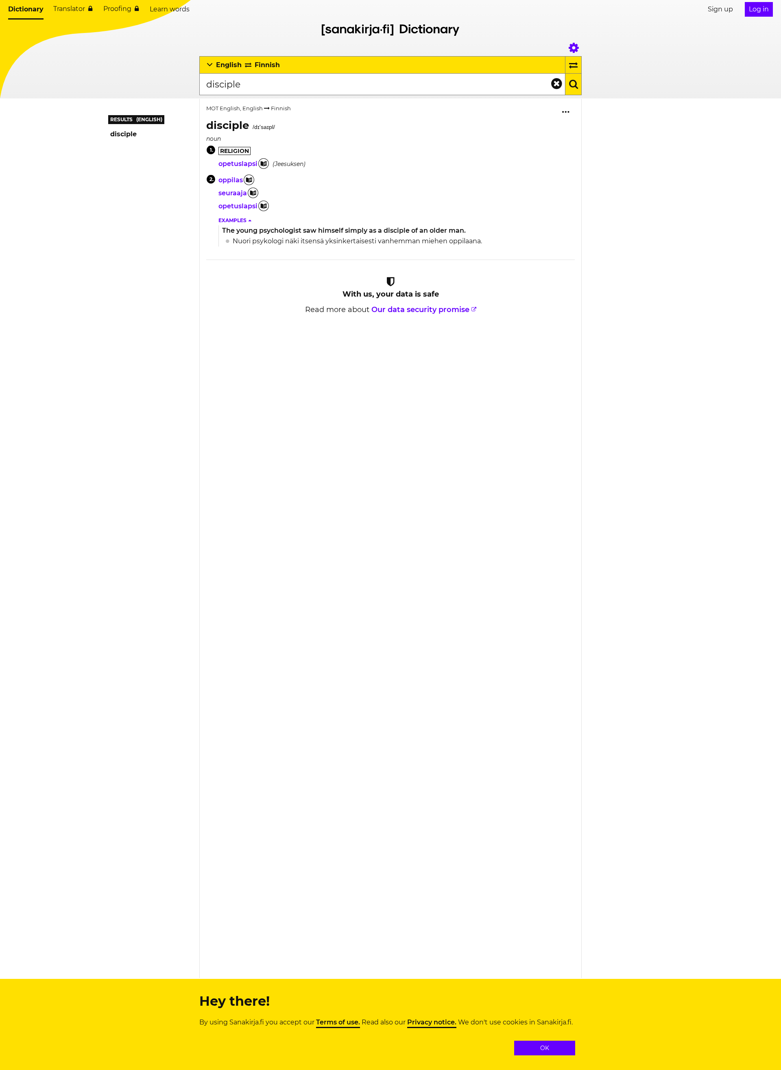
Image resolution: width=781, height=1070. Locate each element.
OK (544, 1048)
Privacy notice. (431, 1022)
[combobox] (382, 84)
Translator (69, 9)
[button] (235, 220)
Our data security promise (420, 309)
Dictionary (26, 9)
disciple (123, 134)
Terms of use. (338, 1022)
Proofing (117, 9)
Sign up (720, 9)
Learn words (170, 9)
